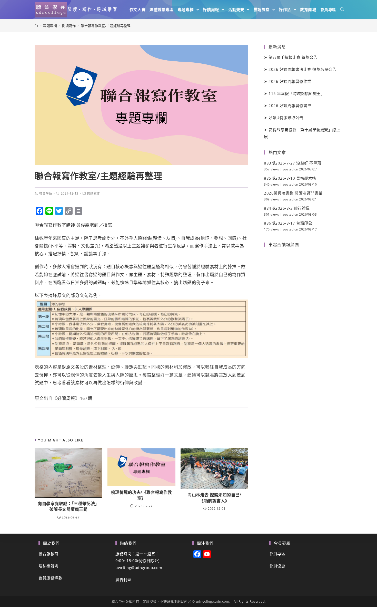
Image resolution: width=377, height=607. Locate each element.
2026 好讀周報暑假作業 (290, 81)
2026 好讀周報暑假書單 (290, 105)
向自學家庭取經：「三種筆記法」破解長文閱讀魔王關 (68, 506)
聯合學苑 (45, 193)
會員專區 (277, 553)
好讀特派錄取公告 (286, 117)
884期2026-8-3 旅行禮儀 (287, 208)
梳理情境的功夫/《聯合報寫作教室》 (141, 495)
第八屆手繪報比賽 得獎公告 (293, 57)
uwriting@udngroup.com (138, 567)
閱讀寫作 (93, 193)
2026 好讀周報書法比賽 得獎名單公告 (302, 69)
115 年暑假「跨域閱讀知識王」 (297, 93)
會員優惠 (277, 565)
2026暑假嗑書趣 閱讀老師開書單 (293, 193)
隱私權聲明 (48, 565)
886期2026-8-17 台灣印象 (288, 223)
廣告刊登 (123, 579)
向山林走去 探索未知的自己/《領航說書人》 (214, 497)
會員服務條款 (50, 577)
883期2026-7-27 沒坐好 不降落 (292, 163)
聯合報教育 (48, 553)
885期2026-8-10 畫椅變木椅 (290, 178)
